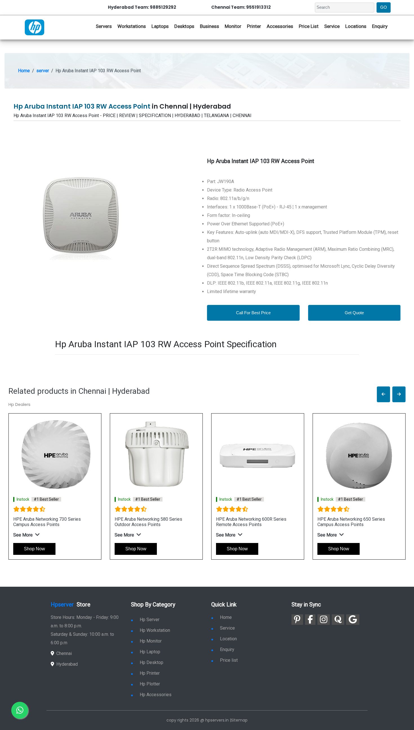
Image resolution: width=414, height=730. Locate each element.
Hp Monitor (151, 641)
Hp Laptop (150, 651)
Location (228, 638)
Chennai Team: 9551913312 (241, 7)
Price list (229, 660)
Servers (104, 26)
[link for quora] (338, 619)
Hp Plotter (150, 684)
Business (209, 26)
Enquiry (380, 26)
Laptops (160, 26)
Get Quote (354, 312)
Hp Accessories (156, 694)
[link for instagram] (323, 619)
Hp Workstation (155, 630)
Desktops (184, 26)
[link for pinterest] (297, 619)
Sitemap (239, 720)
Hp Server (149, 619)
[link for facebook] (310, 619)
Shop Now (34, 548)
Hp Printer (150, 673)
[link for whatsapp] (19, 710)
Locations (355, 26)
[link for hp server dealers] (34, 26)
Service (332, 26)
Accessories (280, 26)
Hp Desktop (151, 662)
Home (24, 70)
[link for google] (352, 619)
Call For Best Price (253, 312)
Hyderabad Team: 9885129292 (142, 7)
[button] (383, 394)
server (42, 70)
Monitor (233, 26)
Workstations (131, 26)
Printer (254, 26)
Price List (309, 26)
